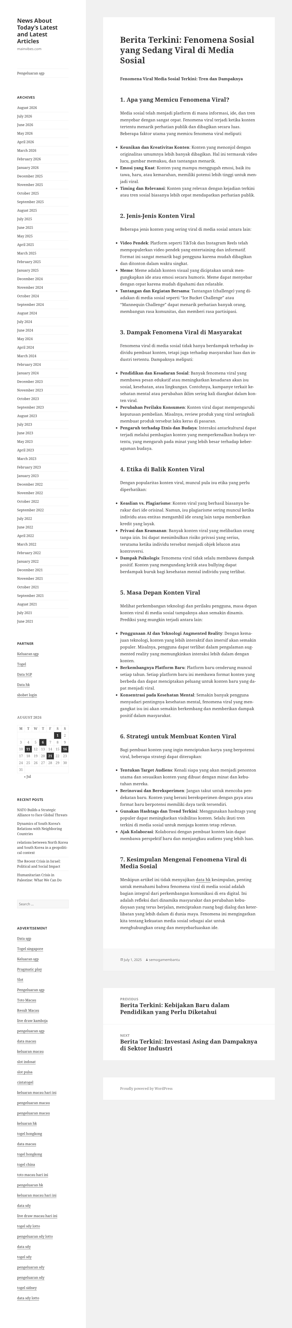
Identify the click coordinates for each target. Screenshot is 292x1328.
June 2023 (25, 433)
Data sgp (24, 938)
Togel (21, 664)
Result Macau (28, 1010)
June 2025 (25, 227)
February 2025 (29, 261)
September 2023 (30, 407)
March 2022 (26, 544)
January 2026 (28, 167)
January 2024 (28, 373)
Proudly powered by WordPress (146, 1088)
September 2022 (30, 510)
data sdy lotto (28, 1298)
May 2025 (25, 236)
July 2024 (24, 321)
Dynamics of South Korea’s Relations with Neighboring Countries (39, 828)
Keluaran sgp (28, 653)
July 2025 (24, 219)
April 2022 (25, 535)
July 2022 (24, 518)
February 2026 (29, 159)
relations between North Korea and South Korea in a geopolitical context (42, 847)
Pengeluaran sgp (30, 73)
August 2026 (27, 107)
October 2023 (28, 398)
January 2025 (28, 270)
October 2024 (28, 296)
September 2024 (30, 304)
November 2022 (30, 493)
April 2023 (25, 450)
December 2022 (30, 484)
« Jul (27, 776)
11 (28, 749)
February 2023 (29, 467)
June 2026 (25, 124)
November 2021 (30, 578)
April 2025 (25, 244)
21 (50, 756)
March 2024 (26, 356)
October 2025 (28, 193)
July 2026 (24, 116)
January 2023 (28, 475)
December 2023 (30, 381)
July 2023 (24, 424)
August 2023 (27, 415)
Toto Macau (26, 1000)
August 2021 (27, 604)
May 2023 (25, 441)
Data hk (23, 684)
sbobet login (27, 695)
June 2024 (25, 330)
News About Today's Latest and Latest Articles (37, 30)
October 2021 (28, 587)
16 (65, 749)
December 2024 (30, 279)
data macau (26, 1144)
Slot (20, 979)
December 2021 (30, 570)
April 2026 (25, 142)
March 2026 (26, 150)
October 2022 (28, 501)
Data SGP (24, 674)
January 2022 (28, 561)
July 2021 (24, 612)
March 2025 (26, 253)
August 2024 (27, 313)
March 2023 (26, 458)
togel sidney (27, 1287)
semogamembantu (164, 959)
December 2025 (30, 176)
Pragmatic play (29, 969)
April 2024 (25, 347)
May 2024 (25, 338)
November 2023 (30, 390)
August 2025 (27, 210)
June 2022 (25, 527)
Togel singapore (30, 948)
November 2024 (30, 287)
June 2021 (25, 621)
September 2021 (30, 595)
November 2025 (30, 184)
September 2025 (30, 201)
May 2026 (25, 133)
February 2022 (29, 552)
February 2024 (29, 364)
